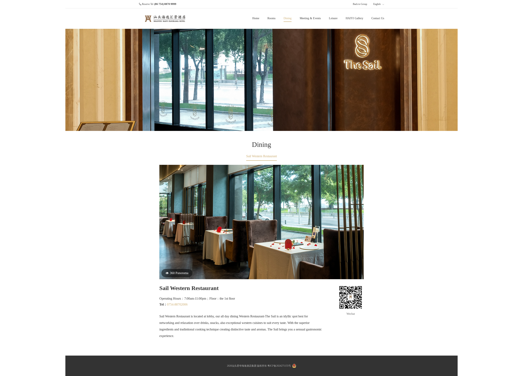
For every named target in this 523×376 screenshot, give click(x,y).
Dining (288, 18)
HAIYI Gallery (354, 18)
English (377, 4)
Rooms (271, 18)
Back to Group (360, 4)
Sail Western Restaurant (261, 156)
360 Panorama (179, 273)
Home (255, 18)
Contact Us (377, 18)
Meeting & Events (310, 18)
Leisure (333, 18)
